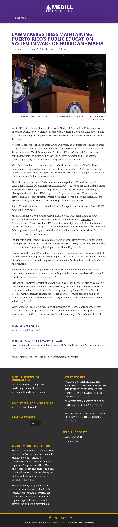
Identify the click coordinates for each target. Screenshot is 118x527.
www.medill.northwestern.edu (28, 392)
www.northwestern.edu (24, 407)
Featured (52, 49)
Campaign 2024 (73, 437)
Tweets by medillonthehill (26, 330)
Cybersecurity (73, 441)
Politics (62, 49)
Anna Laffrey (22, 49)
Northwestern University (80, 522)
